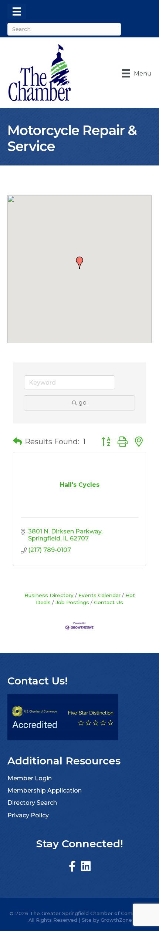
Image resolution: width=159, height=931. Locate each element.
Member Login (29, 778)
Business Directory (49, 595)
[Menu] (16, 11)
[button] (79, 263)
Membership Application (44, 790)
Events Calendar (99, 595)
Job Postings (72, 602)
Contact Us (108, 602)
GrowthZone (116, 920)
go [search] (83, 402)
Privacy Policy (28, 815)
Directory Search (32, 802)
